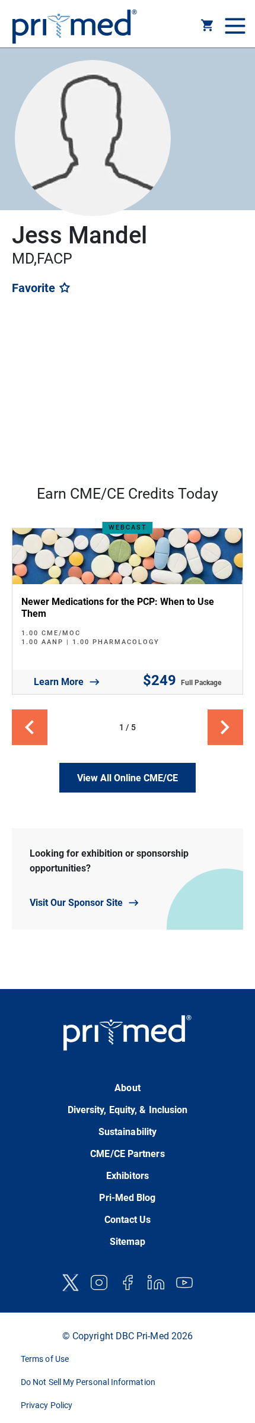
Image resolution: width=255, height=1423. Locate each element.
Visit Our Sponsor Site (76, 902)
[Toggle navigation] (234, 27)
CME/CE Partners (127, 1153)
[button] (207, 27)
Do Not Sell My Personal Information (88, 1382)
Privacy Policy (46, 1405)
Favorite (35, 288)
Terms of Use (45, 1359)
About (127, 1088)
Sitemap (128, 1241)
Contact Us (127, 1219)
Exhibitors (127, 1175)
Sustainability (127, 1131)
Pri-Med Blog (127, 1197)
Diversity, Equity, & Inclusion (128, 1109)
